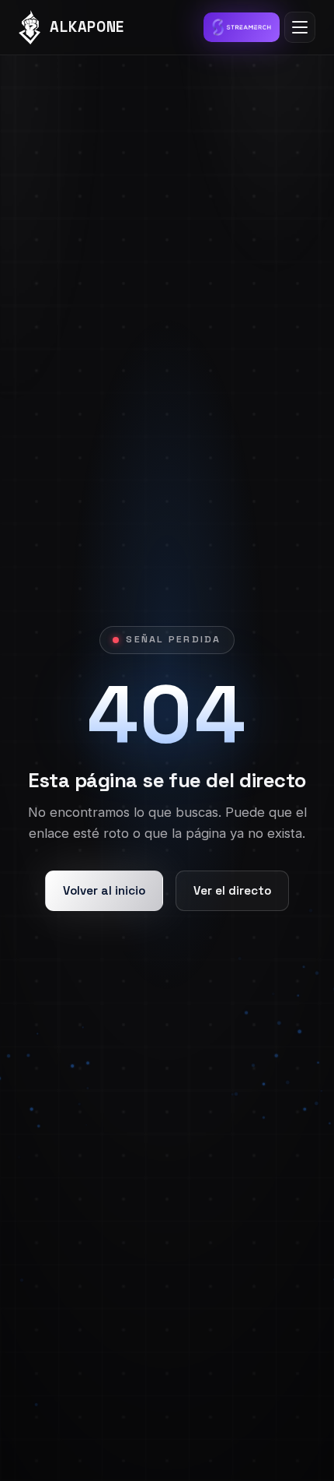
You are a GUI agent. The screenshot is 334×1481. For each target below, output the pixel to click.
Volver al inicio (104, 890)
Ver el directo (232, 890)
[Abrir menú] (299, 27)
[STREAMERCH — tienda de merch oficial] (242, 27)
